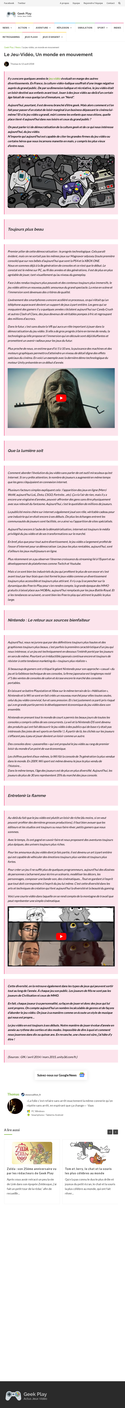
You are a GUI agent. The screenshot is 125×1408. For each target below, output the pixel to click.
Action (22, 27)
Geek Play (9, 47)
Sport (101, 27)
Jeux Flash (31, 36)
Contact (111, 3)
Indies (117, 27)
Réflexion (63, 27)
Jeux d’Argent (51, 36)
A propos (64, 3)
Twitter (22, 3)
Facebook (9, 3)
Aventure (42, 27)
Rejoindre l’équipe (93, 3)
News (6, 27)
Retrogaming (11, 36)
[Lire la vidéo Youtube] (61, 398)
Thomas (13, 1094)
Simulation (85, 27)
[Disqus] (61, 1252)
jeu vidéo (55, 78)
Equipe (76, 3)
